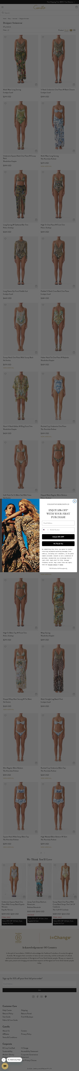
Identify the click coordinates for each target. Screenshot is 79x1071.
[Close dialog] (74, 501)
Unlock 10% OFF (58, 537)
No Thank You (58, 543)
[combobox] (45, 529)
